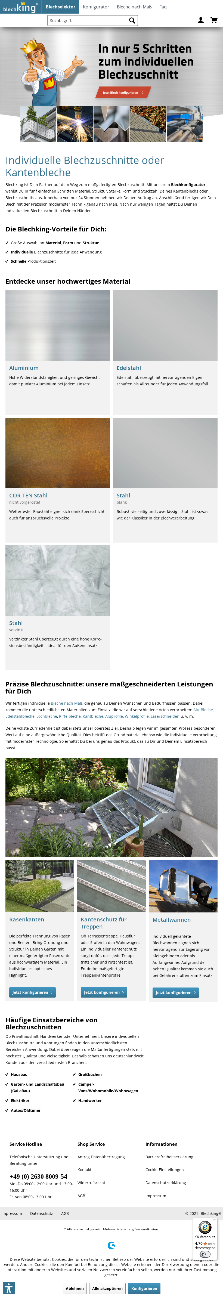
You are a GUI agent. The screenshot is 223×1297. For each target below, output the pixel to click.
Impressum (155, 1195)
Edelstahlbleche (20, 716)
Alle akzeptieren (107, 1288)
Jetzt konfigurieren (31, 992)
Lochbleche (46, 716)
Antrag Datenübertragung (101, 1156)
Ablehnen (75, 1288)
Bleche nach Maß (66, 703)
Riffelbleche (70, 716)
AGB (81, 1195)
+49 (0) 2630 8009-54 (38, 1176)
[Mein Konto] (201, 20)
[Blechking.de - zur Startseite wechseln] (21, 7)
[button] (9, 1288)
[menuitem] (60, 7)
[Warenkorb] (214, 20)
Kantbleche (93, 716)
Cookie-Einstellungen (164, 1169)
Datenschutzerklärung (165, 1182)
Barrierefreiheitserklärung (169, 1156)
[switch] (205, 1254)
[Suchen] (132, 20)
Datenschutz (41, 1213)
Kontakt (84, 1169)
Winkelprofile (137, 716)
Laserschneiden (165, 716)
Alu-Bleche (203, 709)
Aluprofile (114, 716)
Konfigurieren (144, 1288)
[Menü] (214, 1221)
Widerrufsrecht (91, 1182)
